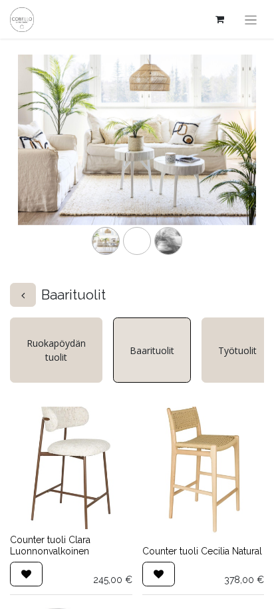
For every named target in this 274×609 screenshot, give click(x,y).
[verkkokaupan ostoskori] (220, 19)
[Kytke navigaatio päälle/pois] (251, 19)
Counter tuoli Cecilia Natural (202, 551)
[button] (26, 574)
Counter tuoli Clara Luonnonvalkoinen (50, 545)
